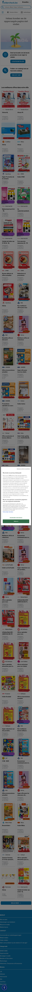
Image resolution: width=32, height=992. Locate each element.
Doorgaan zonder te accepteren (23, 468)
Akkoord (16, 521)
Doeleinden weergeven (16, 517)
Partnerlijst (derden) (8, 512)
